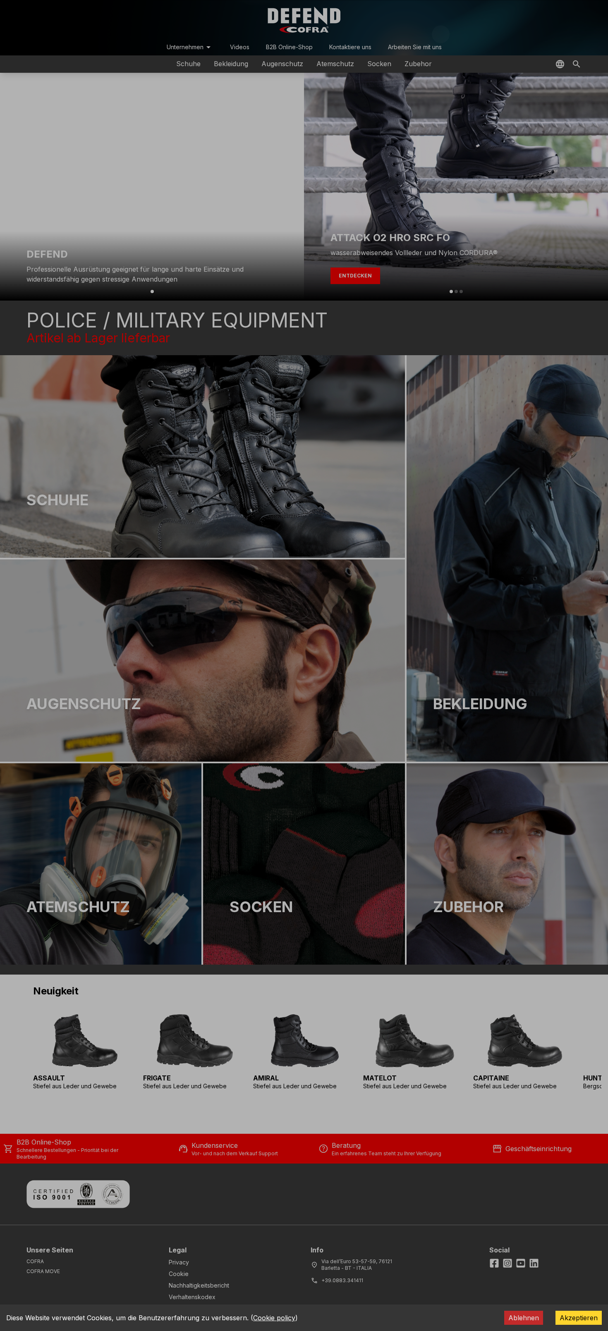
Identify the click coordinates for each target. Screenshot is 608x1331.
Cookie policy (274, 1318)
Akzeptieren (579, 1318)
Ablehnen (523, 1318)
